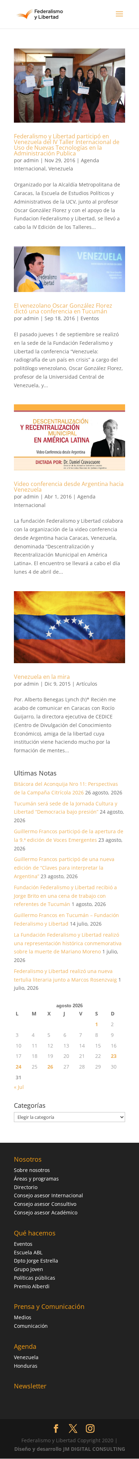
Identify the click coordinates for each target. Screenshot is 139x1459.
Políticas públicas (34, 1277)
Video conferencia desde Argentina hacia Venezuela (69, 486)
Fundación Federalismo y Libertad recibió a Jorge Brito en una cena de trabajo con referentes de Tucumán (65, 896)
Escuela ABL (28, 1252)
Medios (22, 1317)
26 (50, 1066)
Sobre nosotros (32, 1170)
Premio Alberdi (32, 1286)
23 (114, 1056)
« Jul (19, 1087)
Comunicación (31, 1325)
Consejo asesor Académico (45, 1212)
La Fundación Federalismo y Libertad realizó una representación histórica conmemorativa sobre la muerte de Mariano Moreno (68, 943)
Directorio (25, 1187)
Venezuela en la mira (42, 677)
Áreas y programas (36, 1178)
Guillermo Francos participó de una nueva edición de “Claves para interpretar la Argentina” (64, 868)
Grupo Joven (28, 1269)
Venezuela (60, 168)
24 (18, 1066)
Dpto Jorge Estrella (36, 1260)
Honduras (25, 1365)
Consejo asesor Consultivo (45, 1204)
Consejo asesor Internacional (48, 1195)
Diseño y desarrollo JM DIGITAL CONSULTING (69, 1448)
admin (31, 160)
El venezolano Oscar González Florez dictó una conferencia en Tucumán (63, 308)
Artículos (86, 683)
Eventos (90, 318)
